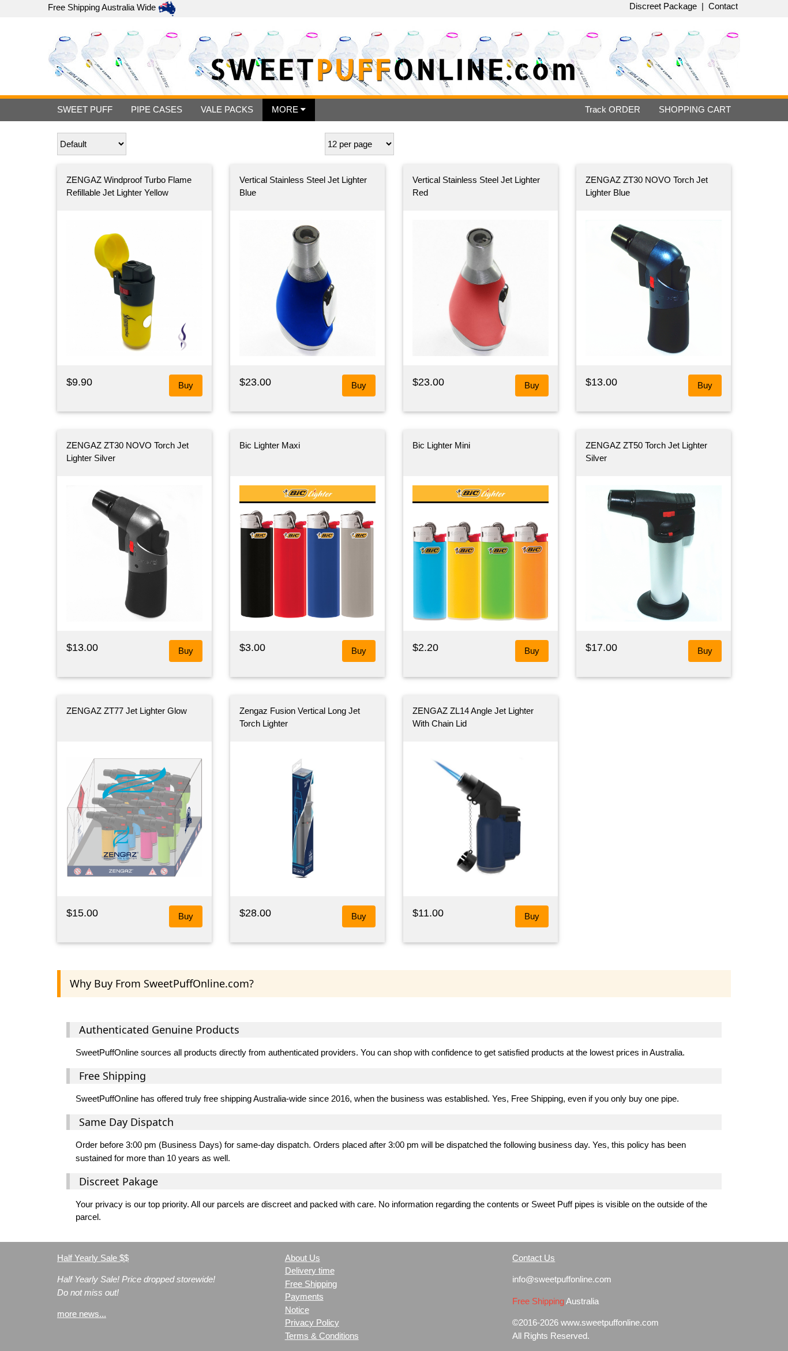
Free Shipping (311, 1284)
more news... (81, 1314)
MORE (286, 109)
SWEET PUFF (84, 109)
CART (695, 109)
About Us (302, 1258)
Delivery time (310, 1270)
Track (612, 109)
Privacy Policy (312, 1322)
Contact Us (533, 1258)
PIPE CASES (156, 109)
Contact (723, 6)
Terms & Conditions (322, 1336)
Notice (297, 1310)
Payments (304, 1296)
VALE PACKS (227, 109)
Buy (185, 385)
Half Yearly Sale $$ (93, 1258)
